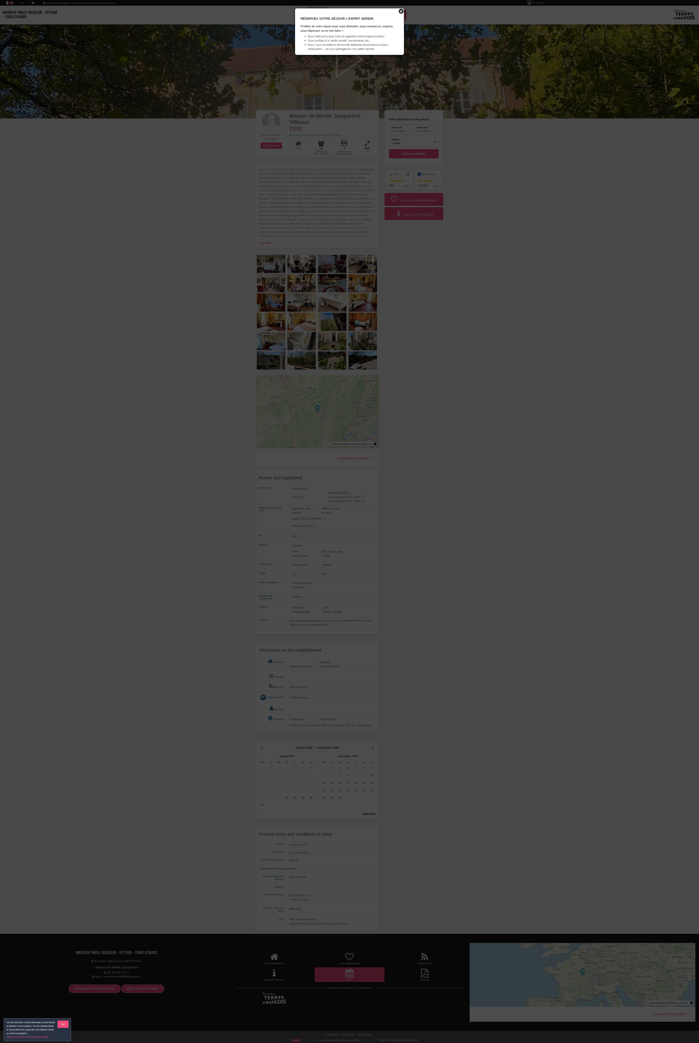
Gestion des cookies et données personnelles (28, 1037)
